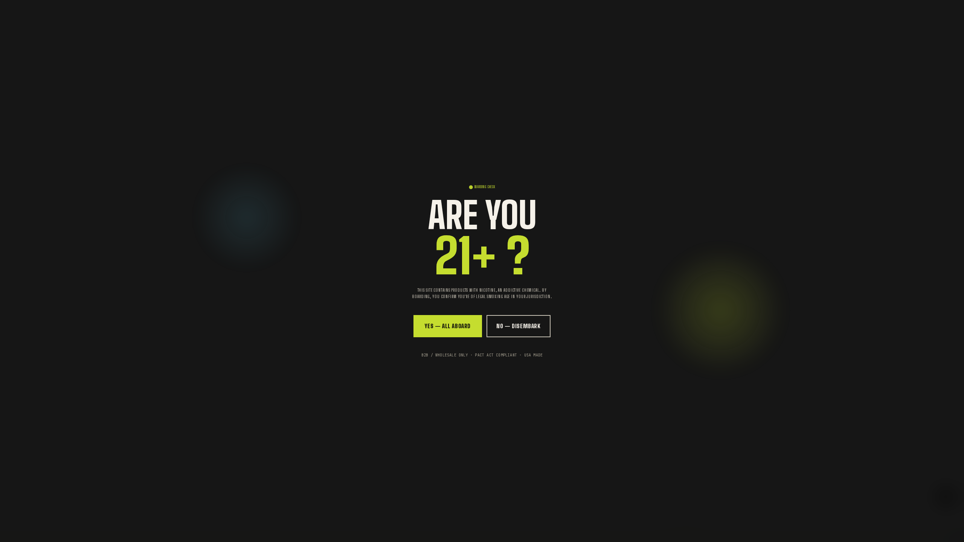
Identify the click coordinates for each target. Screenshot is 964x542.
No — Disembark (518, 326)
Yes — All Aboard (448, 326)
